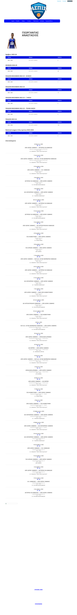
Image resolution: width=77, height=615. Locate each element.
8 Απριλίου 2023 (38, 355)
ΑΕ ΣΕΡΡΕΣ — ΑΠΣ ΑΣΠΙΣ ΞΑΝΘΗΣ (38, 348)
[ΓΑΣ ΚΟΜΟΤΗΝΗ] (9, 234)
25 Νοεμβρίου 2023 (38, 233)
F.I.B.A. (38, 591)
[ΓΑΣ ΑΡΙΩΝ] (9, 245)
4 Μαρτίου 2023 (38, 400)
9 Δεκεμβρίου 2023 (38, 222)
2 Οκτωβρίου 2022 (38, 489)
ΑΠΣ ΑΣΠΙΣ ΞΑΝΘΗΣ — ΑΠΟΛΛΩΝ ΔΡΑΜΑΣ (38, 337)
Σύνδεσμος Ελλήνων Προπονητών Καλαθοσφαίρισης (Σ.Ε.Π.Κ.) (38, 601)
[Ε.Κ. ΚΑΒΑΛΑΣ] (68, 167)
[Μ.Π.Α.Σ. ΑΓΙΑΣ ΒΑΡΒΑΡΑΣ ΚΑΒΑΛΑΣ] (68, 156)
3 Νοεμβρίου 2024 (38, 188)
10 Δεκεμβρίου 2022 (38, 455)
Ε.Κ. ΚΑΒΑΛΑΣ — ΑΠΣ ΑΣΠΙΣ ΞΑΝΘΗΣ (38, 481)
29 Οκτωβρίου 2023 (38, 266)
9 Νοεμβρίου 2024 (38, 177)
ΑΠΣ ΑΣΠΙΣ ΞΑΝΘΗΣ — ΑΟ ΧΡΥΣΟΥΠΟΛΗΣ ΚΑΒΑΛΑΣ (38, 225)
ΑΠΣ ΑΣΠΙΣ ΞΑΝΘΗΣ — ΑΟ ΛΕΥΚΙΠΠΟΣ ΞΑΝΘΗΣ (38, 426)
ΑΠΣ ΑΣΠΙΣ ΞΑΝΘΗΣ (33, 60)
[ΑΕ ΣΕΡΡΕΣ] (9, 345)
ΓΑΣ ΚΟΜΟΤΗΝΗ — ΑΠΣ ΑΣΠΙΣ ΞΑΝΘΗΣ (38, 236)
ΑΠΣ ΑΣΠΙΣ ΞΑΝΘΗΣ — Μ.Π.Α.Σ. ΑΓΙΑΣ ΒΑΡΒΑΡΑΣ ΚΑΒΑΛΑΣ (38, 159)
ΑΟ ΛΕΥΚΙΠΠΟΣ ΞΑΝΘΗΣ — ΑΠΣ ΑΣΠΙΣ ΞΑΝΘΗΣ (38, 192)
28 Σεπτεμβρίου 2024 (38, 199)
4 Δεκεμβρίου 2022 (38, 467)
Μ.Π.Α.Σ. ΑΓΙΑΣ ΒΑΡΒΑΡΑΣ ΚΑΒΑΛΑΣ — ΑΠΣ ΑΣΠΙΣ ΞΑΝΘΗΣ (38, 325)
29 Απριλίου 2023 (38, 333)
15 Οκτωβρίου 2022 (38, 478)
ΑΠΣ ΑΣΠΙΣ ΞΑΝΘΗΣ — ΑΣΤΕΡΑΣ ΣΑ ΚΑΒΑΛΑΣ (38, 147)
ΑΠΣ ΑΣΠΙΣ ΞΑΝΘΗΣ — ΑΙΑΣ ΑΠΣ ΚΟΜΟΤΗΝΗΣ (38, 292)
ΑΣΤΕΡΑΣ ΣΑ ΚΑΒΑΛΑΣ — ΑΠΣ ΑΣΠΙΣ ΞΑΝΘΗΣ (38, 181)
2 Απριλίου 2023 (38, 366)
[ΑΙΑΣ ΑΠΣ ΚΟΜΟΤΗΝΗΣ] (68, 290)
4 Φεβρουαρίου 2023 (38, 422)
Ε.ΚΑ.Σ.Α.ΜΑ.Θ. (38, 598)
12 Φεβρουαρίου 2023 (38, 411)
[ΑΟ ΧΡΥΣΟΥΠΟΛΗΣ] (68, 223)
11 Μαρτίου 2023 (38, 389)
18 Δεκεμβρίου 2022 (38, 444)
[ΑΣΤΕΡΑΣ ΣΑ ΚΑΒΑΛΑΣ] (68, 145)
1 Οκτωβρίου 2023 (38, 288)
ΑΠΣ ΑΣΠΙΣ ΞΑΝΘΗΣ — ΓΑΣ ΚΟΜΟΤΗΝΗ (38, 314)
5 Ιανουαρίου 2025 (38, 155)
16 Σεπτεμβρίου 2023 (38, 311)
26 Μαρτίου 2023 (38, 378)
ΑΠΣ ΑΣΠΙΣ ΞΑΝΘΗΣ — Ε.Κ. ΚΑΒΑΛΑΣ (38, 170)
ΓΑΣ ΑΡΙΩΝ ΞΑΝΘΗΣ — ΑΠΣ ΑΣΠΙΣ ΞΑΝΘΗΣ (38, 248)
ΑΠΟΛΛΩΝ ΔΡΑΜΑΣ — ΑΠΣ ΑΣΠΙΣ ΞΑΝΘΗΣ (38, 370)
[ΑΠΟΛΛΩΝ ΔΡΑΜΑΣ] (68, 334)
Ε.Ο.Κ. (38, 593)
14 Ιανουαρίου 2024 (38, 211)
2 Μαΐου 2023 (38, 322)
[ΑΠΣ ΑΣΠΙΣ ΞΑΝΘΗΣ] (9, 145)
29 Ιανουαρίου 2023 (38, 433)
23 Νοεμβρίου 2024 (38, 166)
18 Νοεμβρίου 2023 (38, 244)
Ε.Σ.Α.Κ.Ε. (38, 596)
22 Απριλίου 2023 (38, 344)
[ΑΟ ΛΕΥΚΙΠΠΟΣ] (9, 190)
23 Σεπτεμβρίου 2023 (38, 300)
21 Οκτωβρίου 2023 (38, 277)
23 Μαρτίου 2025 (38, 144)
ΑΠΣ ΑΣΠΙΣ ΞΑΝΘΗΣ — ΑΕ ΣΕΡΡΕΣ (38, 381)
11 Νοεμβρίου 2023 (38, 255)
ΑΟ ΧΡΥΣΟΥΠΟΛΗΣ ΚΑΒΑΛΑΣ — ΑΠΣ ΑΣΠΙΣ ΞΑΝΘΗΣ (38, 303)
